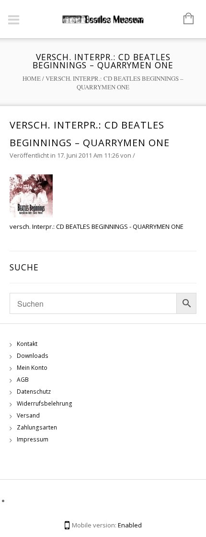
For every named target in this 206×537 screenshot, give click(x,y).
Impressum (32, 439)
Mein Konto (32, 368)
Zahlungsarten (37, 427)
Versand (28, 415)
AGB (23, 380)
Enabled (130, 525)
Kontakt (27, 344)
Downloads (32, 356)
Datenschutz (34, 391)
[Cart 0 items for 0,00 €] (183, 19)
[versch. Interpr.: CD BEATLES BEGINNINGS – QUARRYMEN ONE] (31, 195)
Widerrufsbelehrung (44, 403)
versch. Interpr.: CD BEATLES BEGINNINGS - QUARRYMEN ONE (96, 226)
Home (32, 78)
